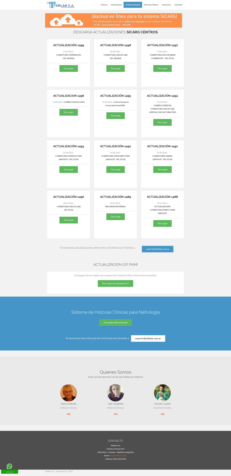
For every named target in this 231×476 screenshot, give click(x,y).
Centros (104, 5)
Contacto (178, 5)
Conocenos (166, 5)
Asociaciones (116, 5)
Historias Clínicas (151, 5)
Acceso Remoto (133, 5)
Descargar (69, 68)
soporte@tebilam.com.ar (157, 249)
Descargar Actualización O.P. (115, 283)
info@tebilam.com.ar (118, 455)
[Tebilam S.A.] (60, 5)
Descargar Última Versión (116, 322)
